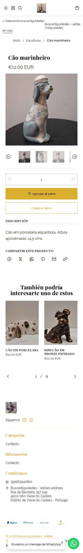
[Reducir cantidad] (10, 179)
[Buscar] (20, 8)
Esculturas (33, 40)
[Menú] (6, 8)
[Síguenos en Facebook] (31, 420)
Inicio (16, 40)
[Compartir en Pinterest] (43, 259)
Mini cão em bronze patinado (59, 352)
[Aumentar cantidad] (73, 179)
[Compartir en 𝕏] (20, 259)
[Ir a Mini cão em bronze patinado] (60, 323)
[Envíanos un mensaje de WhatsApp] (73, 543)
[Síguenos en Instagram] (24, 420)
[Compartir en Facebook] (9, 259)
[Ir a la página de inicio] (41, 8)
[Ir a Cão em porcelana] (22, 323)
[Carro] (77, 8)
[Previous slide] (9, 157)
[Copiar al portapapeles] (65, 259)
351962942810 (21, 482)
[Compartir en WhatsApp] (32, 259)
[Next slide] (74, 157)
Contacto (12, 444)
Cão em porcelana (22, 350)
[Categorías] (13, 8)
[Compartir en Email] (54, 259)
